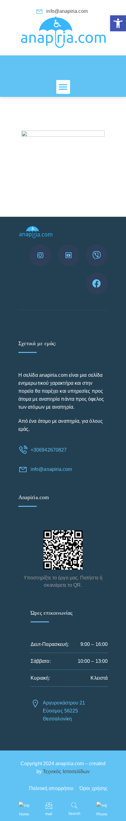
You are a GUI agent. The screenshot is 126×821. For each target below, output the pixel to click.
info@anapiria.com (51, 469)
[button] (118, 23)
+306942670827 (49, 450)
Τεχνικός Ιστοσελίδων (66, 771)
